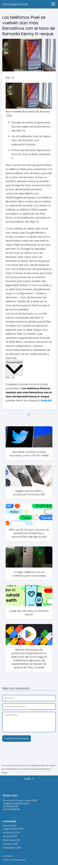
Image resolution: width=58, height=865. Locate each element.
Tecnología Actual (15, 4)
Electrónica (8, 832)
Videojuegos (9, 847)
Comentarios (14, 362)
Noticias (7, 836)
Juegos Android (11, 828)
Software (7, 844)
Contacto (8, 856)
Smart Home (9, 840)
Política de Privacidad (14, 859)
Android (7, 825)
